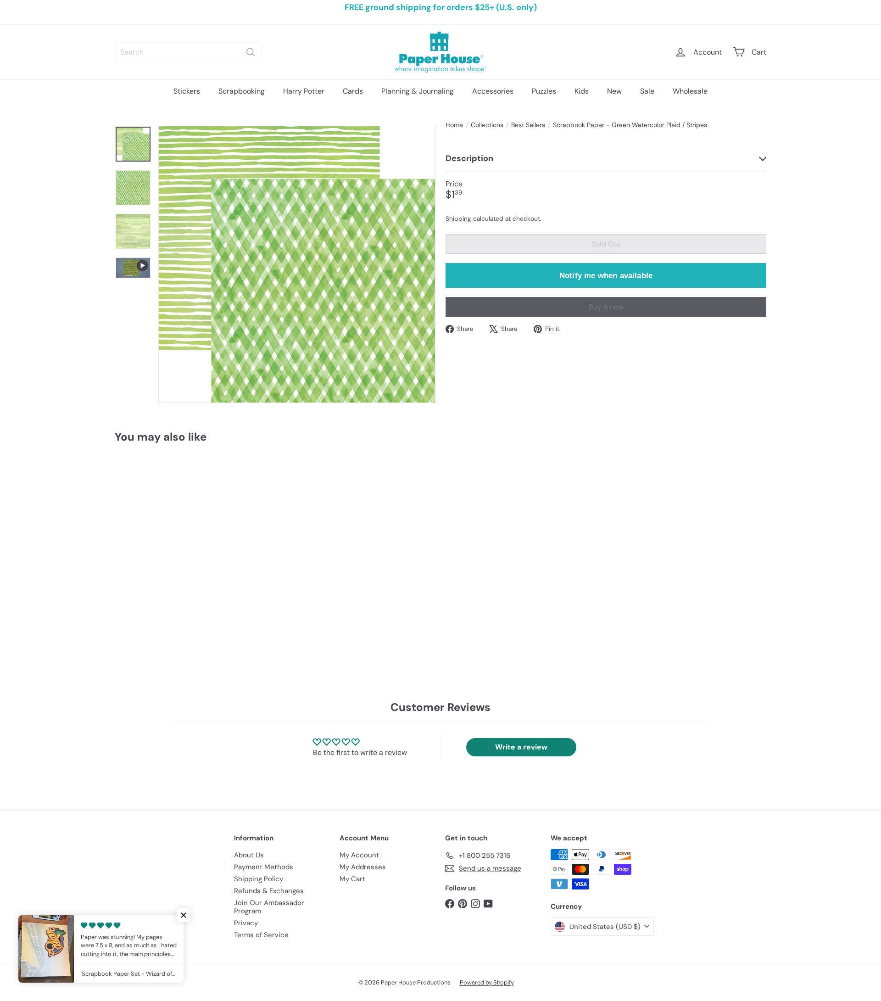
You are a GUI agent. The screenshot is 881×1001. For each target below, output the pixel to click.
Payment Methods (263, 867)
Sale (647, 91)
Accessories (492, 91)
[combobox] (188, 52)
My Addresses (363, 867)
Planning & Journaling (417, 91)
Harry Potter (303, 91)
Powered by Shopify (487, 982)
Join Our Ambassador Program (269, 907)
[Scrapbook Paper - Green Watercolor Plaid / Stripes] (165, 537)
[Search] (251, 52)
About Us (249, 855)
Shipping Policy (258, 879)
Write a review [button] (521, 747)
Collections (487, 125)
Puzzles (544, 91)
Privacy (246, 923)
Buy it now (606, 307)
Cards (353, 91)
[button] (183, 915)
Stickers (186, 91)
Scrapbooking (241, 91)
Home (454, 125)
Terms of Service (261, 934)
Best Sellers (528, 125)
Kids (581, 91)
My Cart (352, 879)
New (614, 91)
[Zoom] (297, 264)
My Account (359, 855)
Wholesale (690, 91)
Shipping (458, 218)
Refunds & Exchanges (269, 890)
